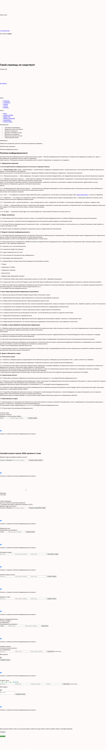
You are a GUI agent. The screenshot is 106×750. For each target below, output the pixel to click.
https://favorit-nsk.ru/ (83, 195)
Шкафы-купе (6, 117)
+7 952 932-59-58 (4, 31)
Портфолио (6, 101)
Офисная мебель (8, 115)
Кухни (5, 113)
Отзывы (5, 106)
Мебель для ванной (9, 118)
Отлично (3, 732)
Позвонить (28, 749)
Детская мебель (7, 121)
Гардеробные (7, 120)
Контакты (6, 107)
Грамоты (5, 104)
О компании (6, 102)
